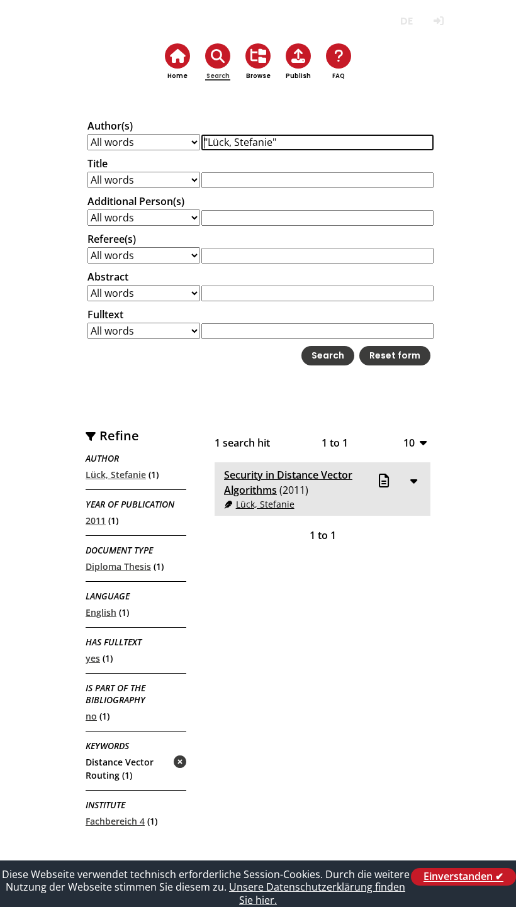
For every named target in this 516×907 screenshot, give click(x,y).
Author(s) (110, 126)
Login (438, 21)
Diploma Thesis (118, 566)
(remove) (155, 763)
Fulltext (105, 314)
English (101, 612)
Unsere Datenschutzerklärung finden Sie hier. (317, 893)
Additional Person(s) (135, 201)
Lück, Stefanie (116, 475)
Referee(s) (111, 239)
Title (97, 163)
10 (409, 442)
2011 (96, 520)
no (91, 716)
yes (93, 658)
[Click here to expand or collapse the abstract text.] (413, 480)
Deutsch (406, 21)
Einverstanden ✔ (463, 877)
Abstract (107, 277)
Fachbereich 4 (115, 821)
